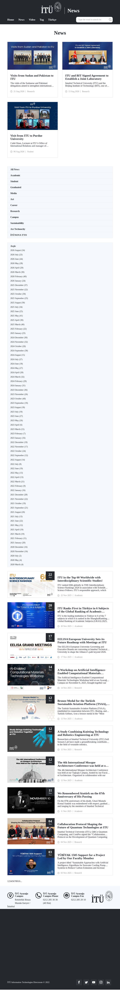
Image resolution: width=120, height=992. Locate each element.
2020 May (16, 560)
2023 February (18, 433)
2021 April (16, 530)
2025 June (16, 311)
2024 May (16, 368)
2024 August (17, 355)
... (21, 881)
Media (13, 193)
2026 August (17, 250)
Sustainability (17, 223)
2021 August (17, 512)
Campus (14, 217)
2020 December (19, 547)
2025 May (16, 316)
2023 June (16, 416)
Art (12, 199)
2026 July (16, 255)
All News (14, 169)
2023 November (19, 394)
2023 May (16, 420)
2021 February (18, 538)
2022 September (19, 455)
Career (13, 205)
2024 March (17, 377)
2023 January (17, 438)
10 (19, 881)
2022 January (17, 490)
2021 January (17, 543)
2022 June (16, 468)
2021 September (19, 508)
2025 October (18, 294)
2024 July (16, 359)
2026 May (16, 263)
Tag (42, 19)
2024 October (18, 346)
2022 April (16, 477)
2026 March (17, 272)
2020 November (19, 551)
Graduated (15, 187)
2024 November (19, 342)
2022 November (19, 447)
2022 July (16, 464)
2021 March (17, 534)
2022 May (16, 473)
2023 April (16, 425)
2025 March (17, 324)
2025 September (19, 298)
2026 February (18, 276)
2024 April (16, 372)
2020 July (16, 556)
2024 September (19, 351)
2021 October (18, 503)
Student (14, 181)
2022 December (19, 442)
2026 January (17, 281)
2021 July (16, 516)
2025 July (16, 307)
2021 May (16, 525)
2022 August (17, 460)
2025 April (16, 320)
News (21, 19)
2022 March (17, 482)
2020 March (16, 564)
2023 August (17, 407)
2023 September (19, 403)
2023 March (17, 429)
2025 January (17, 333)
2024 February (18, 381)
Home (10, 19)
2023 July (16, 412)
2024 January (17, 385)
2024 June (16, 364)
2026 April (16, 268)
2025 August (17, 303)
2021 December (19, 495)
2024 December (19, 337)
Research (15, 211)
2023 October (18, 399)
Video (32, 19)
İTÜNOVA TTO (18, 235)
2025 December (19, 285)
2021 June (16, 521)
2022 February (18, 486)
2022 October (18, 451)
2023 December (19, 390)
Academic (15, 175)
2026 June (16, 259)
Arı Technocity (17, 229)
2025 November (19, 289)
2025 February (18, 329)
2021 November (19, 499)
